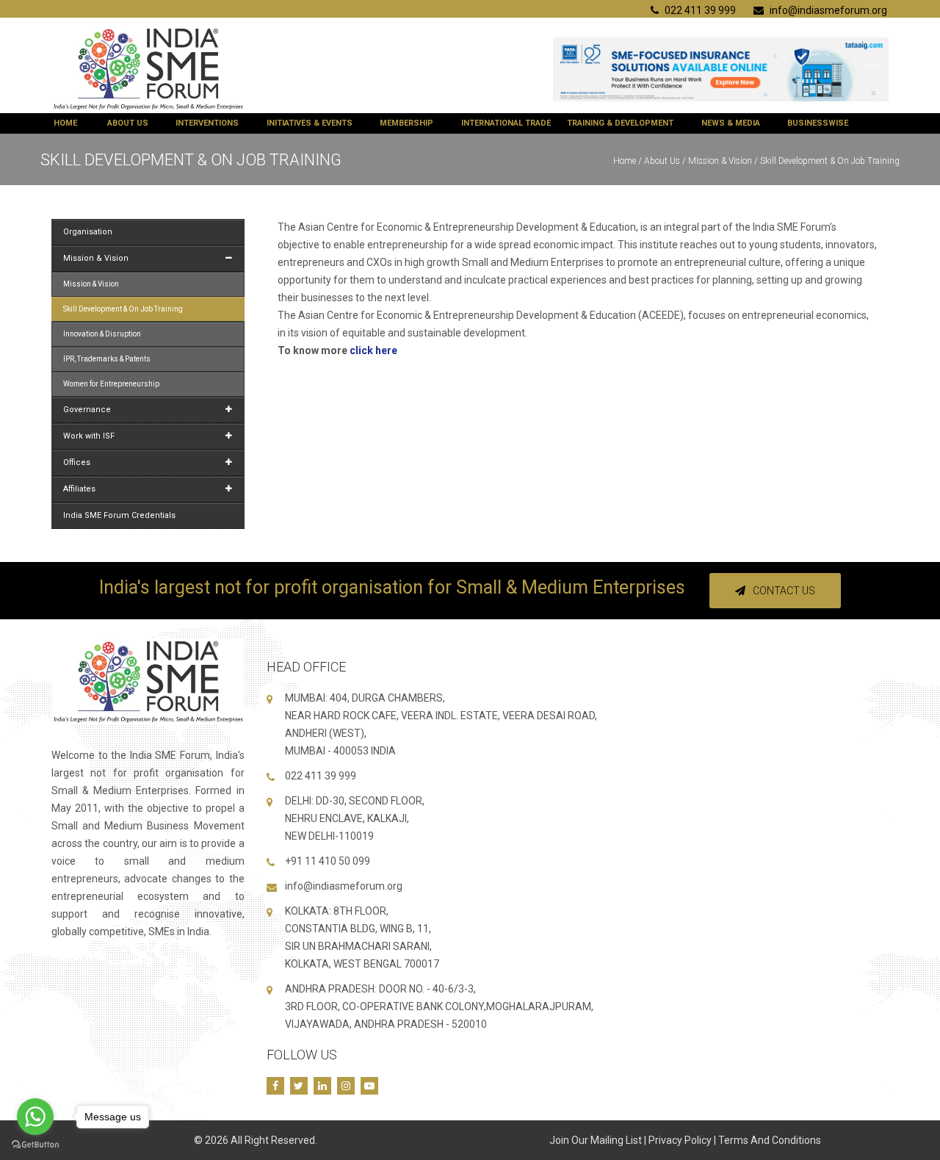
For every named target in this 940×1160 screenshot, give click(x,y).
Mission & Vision (96, 258)
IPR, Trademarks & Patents (107, 359)
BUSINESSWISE (817, 123)
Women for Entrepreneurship (111, 384)
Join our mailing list (595, 1140)
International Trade (506, 123)
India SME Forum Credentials (119, 515)
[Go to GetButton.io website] (35, 1145)
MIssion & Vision (720, 161)
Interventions (207, 123)
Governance (87, 409)
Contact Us (784, 591)
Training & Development (620, 123)
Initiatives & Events (309, 123)
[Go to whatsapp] (35, 1116)
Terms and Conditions (769, 1140)
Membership (406, 123)
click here (373, 350)
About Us (127, 123)
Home (65, 123)
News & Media (730, 123)
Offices (76, 462)
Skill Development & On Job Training (123, 309)
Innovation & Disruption (102, 334)
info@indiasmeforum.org (827, 10)
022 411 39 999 (699, 10)
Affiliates (79, 489)
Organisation (87, 232)
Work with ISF (89, 436)
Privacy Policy (680, 1140)
